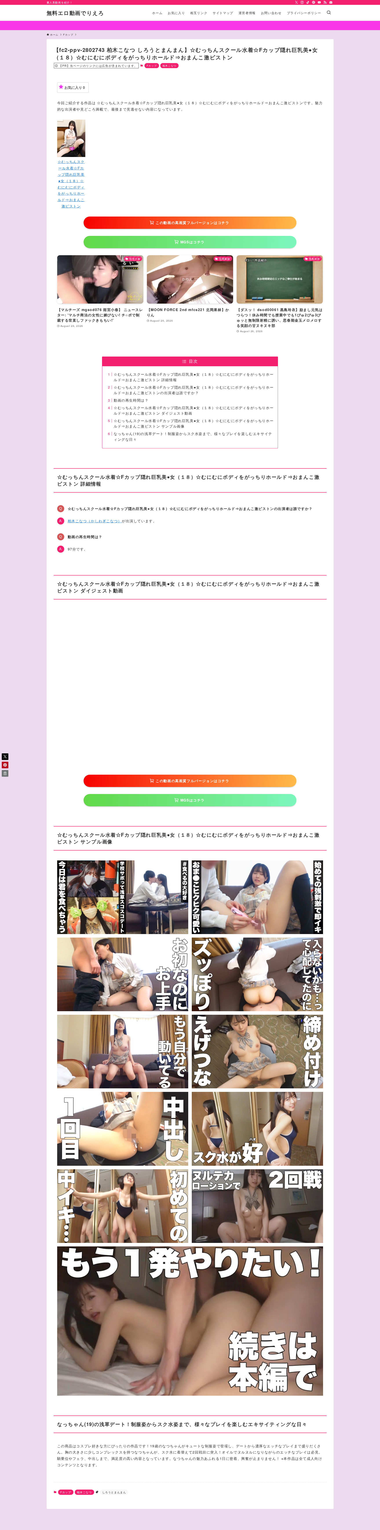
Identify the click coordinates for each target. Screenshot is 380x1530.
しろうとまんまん (114, 1492)
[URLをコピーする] (5, 773)
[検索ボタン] (329, 13)
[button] (5, 756)
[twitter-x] (296, 2)
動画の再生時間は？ (131, 400)
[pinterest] (313, 2)
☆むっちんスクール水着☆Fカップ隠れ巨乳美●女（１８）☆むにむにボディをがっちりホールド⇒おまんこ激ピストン (71, 184)
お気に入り (74, 87)
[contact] (331, 2)
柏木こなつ (169, 65)
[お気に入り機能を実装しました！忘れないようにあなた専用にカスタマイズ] (190, 25)
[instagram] (302, 2)
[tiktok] (308, 2)
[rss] (325, 2)
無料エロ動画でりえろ (75, 12)
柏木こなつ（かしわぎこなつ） (95, 520)
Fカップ (152, 65)
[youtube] (319, 2)
